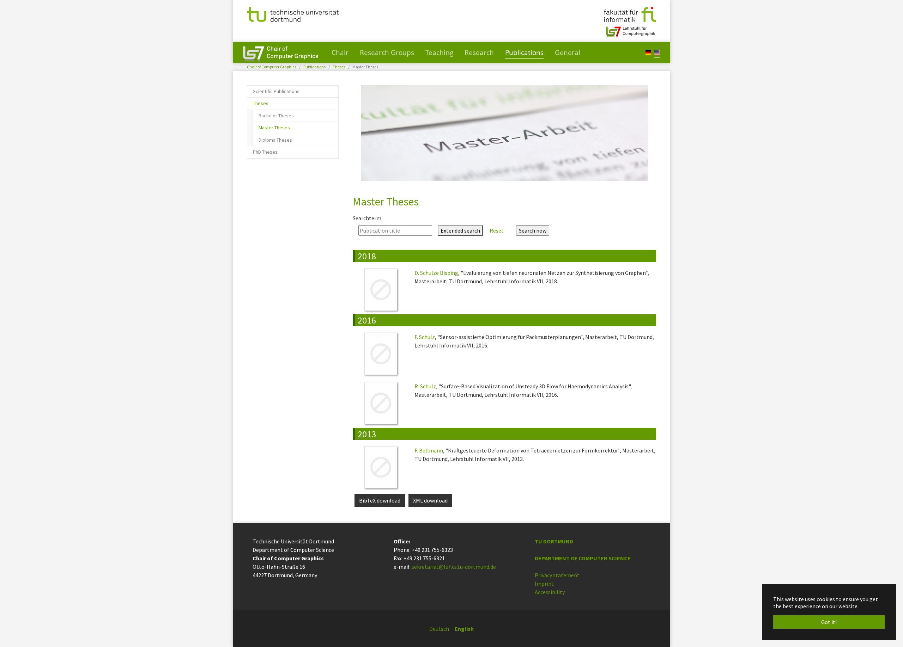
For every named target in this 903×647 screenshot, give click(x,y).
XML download (430, 500)
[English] (657, 52)
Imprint (544, 583)
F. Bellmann (428, 450)
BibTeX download (379, 500)
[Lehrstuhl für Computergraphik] (630, 29)
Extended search (460, 230)
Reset (497, 230)
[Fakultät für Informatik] (630, 13)
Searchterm (367, 218)
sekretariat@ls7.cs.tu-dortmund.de (454, 566)
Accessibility (550, 592)
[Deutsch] (648, 52)
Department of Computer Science (583, 558)
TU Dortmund (554, 541)
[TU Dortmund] (293, 13)
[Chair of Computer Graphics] (280, 52)
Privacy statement (557, 575)
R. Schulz (425, 386)
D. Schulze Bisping (436, 272)
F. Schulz (424, 336)
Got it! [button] (829, 622)
